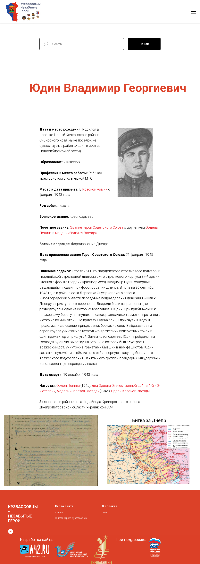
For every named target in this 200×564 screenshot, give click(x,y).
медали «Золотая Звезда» (76, 233)
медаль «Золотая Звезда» (78, 391)
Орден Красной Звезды (130, 391)
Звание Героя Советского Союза (96, 227)
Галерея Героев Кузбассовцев (71, 518)
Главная (59, 512)
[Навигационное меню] (193, 12)
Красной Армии (94, 189)
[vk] (10, 531)
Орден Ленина (68, 385)
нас (106, 512)
